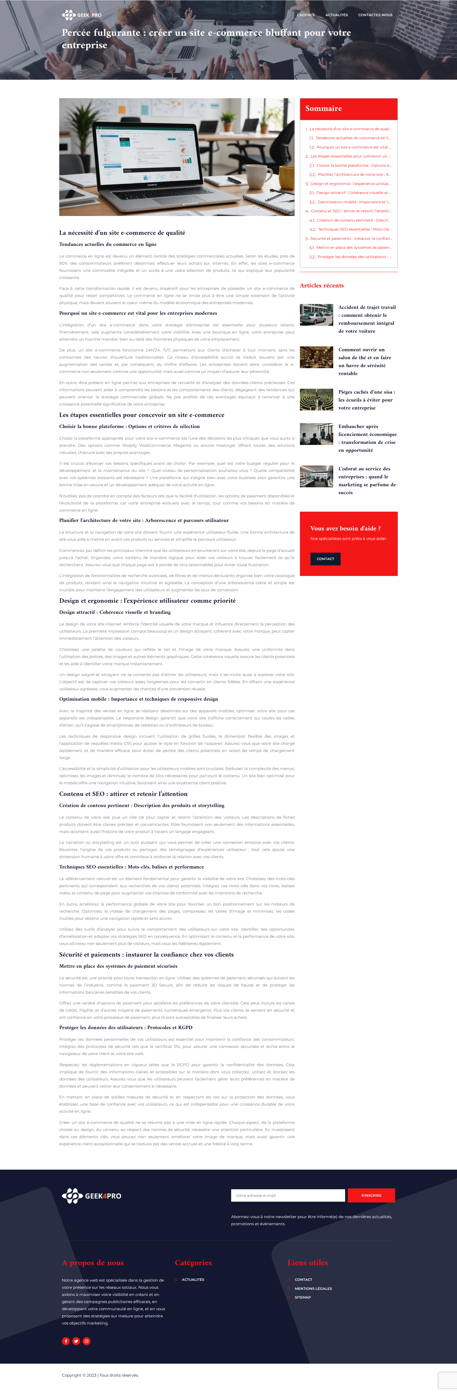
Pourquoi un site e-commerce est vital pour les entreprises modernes (354, 147)
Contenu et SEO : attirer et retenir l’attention (351, 211)
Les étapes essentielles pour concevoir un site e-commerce (351, 156)
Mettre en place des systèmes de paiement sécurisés (354, 247)
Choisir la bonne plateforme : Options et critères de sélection (354, 165)
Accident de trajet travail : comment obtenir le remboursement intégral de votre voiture (367, 319)
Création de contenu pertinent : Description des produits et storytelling (354, 220)
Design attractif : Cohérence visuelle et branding (354, 192)
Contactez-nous (375, 15)
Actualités (337, 15)
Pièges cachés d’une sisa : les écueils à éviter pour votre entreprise (367, 400)
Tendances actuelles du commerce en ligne (354, 138)
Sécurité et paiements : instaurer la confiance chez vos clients (351, 238)
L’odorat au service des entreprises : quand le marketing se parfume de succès (367, 481)
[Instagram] (86, 1341)
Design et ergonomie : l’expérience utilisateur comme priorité (351, 183)
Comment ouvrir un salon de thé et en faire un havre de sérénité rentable (365, 362)
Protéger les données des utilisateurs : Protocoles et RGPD (355, 256)
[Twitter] (76, 1341)
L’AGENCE (306, 15)
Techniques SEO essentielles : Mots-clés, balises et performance (355, 229)
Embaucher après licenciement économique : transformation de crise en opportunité (368, 438)
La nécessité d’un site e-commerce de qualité (351, 129)
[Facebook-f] (66, 1341)
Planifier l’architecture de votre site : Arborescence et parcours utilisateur (355, 174)
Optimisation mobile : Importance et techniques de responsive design (355, 202)
